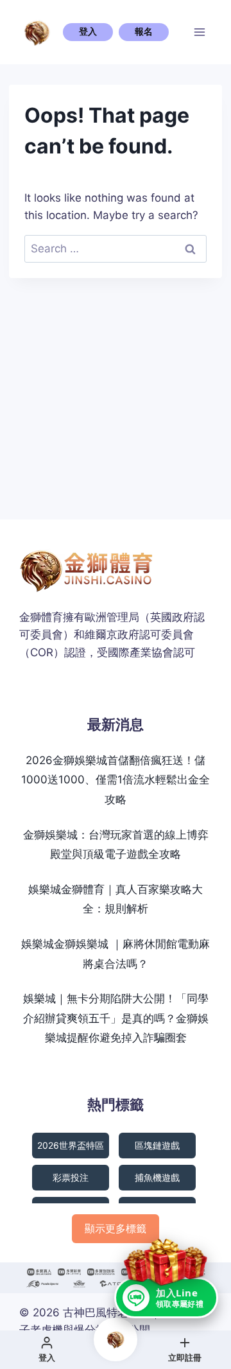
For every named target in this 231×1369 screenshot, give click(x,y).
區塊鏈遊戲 (157, 1145)
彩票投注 (71, 1177)
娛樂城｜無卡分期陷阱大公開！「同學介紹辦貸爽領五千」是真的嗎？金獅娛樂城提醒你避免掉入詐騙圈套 (116, 1018)
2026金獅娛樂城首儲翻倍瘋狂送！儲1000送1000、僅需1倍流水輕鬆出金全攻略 (115, 780)
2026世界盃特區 (70, 1145)
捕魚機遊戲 (157, 1177)
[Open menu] (200, 32)
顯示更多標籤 (115, 1228)
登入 (88, 31)
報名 (144, 31)
